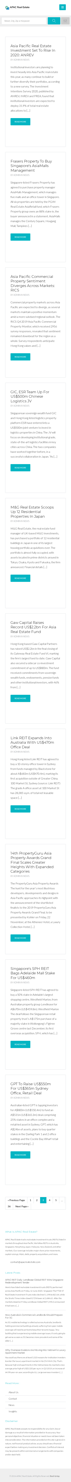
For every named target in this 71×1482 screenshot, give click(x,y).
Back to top (54, 1476)
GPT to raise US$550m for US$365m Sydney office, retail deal (31, 1088)
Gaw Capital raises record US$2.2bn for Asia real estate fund (33, 627)
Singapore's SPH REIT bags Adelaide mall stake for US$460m (33, 973)
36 (9, 1206)
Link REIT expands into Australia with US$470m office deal (32, 742)
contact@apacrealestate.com (25, 1261)
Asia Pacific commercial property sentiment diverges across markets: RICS (33, 283)
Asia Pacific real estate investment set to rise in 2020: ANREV (33, 50)
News (26, 59)
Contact (13, 1398)
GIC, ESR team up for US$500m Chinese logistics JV (30, 396)
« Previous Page (16, 1200)
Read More (20, 121)
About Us (13, 1392)
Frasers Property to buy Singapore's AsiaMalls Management (31, 165)
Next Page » (22, 1206)
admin (17, 59)
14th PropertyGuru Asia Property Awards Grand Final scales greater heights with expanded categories (32, 862)
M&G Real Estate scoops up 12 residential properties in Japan (32, 512)
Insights (13, 1411)
